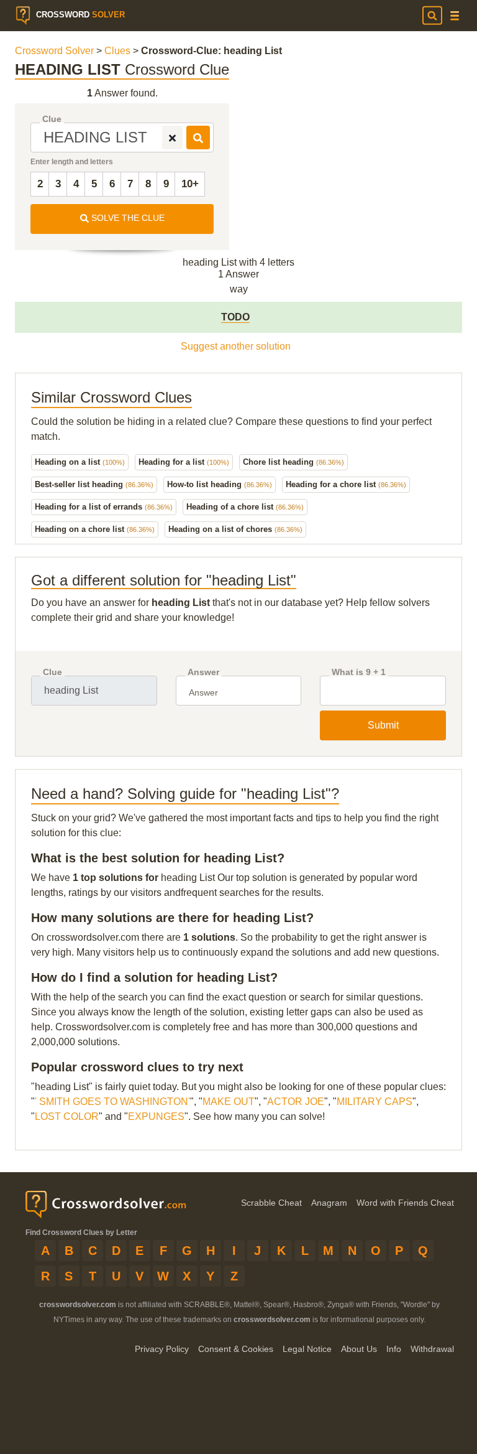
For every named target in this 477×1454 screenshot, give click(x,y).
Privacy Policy (162, 1349)
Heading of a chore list (245, 506)
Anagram (329, 1203)
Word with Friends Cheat (405, 1203)
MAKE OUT (228, 1101)
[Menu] (454, 16)
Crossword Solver (54, 50)
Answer (203, 672)
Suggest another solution (236, 346)
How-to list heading (219, 484)
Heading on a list (80, 462)
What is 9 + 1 (359, 672)
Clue (51, 119)
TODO (235, 317)
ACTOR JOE (295, 1101)
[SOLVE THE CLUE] (198, 137)
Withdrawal (432, 1349)
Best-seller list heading (94, 484)
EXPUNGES (156, 1116)
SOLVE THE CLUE (127, 218)
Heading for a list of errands (104, 506)
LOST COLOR (67, 1116)
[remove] (172, 137)
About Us (359, 1349)
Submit (383, 725)
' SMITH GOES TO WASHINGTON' (112, 1101)
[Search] (432, 15)
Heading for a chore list (346, 484)
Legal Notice (307, 1349)
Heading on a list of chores (235, 529)
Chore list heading (293, 462)
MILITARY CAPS (374, 1101)
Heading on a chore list (95, 529)
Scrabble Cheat (271, 1203)
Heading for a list (184, 462)
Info (393, 1349)
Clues (117, 50)
